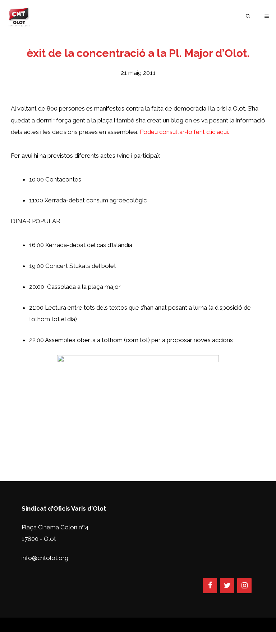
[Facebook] (210, 585)
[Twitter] (227, 585)
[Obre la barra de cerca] (248, 16)
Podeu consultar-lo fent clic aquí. (184, 131)
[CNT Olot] (19, 16)
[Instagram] (244, 585)
